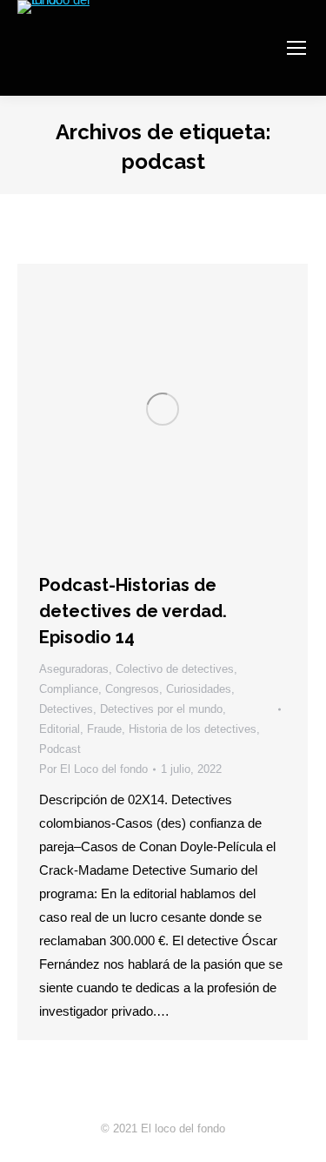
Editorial (59, 728)
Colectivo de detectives (175, 668)
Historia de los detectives (192, 728)
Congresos (132, 688)
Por (93, 769)
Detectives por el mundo (161, 708)
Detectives (66, 708)
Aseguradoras (74, 668)
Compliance (68, 688)
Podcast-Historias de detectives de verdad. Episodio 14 (133, 611)
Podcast (60, 749)
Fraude (104, 728)
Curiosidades (198, 688)
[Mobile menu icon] (296, 48)
